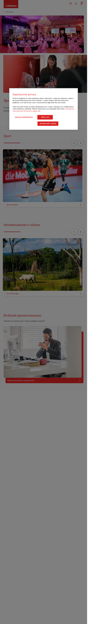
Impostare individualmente (24, 117)
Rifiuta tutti (45, 117)
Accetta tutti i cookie (48, 124)
